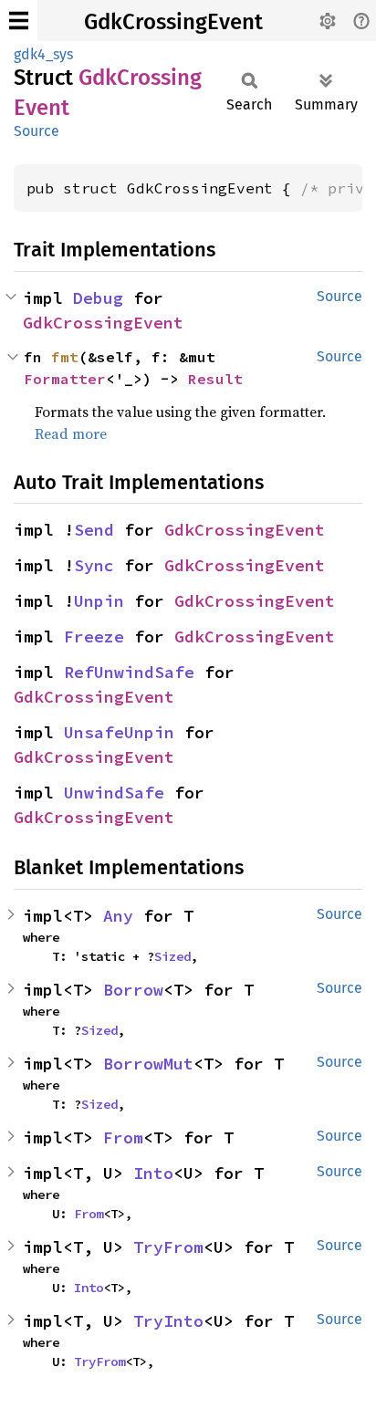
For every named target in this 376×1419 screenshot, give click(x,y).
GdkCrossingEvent (173, 22)
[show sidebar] (18, 20)
